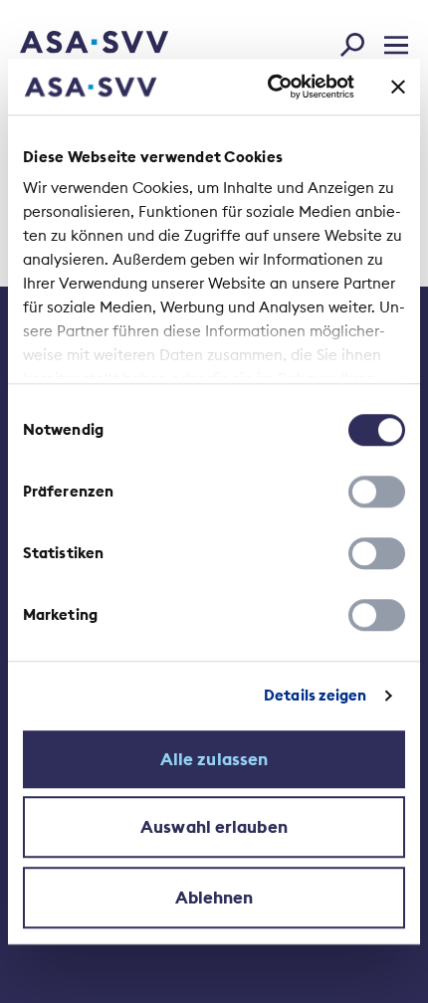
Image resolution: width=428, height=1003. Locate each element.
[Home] (66, 44)
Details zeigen (315, 695)
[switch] (376, 491)
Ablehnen (214, 897)
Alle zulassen (214, 759)
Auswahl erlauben (214, 827)
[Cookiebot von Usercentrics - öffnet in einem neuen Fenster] (269, 87)
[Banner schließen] (398, 87)
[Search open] (358, 41)
